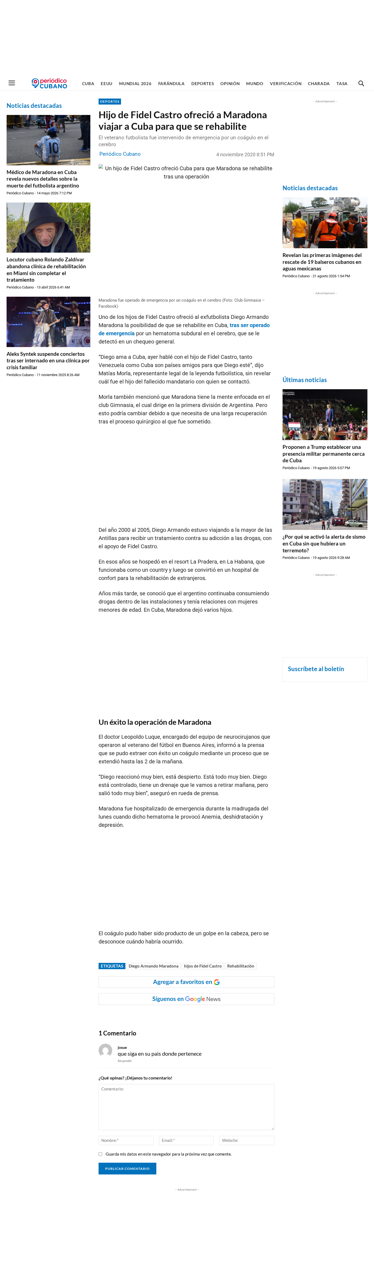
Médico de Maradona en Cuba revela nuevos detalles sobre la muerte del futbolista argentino (43, 179)
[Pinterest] (179, 1016)
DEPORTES (109, 101)
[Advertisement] (187, 38)
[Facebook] (142, 1016)
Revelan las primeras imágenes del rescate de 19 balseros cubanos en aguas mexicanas (322, 262)
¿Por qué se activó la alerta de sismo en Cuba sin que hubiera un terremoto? (324, 543)
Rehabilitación (240, 965)
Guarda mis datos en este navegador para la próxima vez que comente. (169, 1153)
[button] (361, 83)
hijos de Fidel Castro (203, 965)
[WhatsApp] (154, 1016)
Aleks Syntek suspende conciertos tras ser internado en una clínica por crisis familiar (48, 360)
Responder (125, 1061)
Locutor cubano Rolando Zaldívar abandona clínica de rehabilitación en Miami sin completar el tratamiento (46, 269)
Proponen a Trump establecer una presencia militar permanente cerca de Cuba (324, 453)
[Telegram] (192, 1016)
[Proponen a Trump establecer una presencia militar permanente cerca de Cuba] (325, 414)
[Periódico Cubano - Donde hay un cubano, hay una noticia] (49, 83)
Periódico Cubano (20, 193)
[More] (205, 1016)
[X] (167, 1016)
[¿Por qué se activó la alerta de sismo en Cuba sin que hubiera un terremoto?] (325, 504)
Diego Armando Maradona (154, 965)
